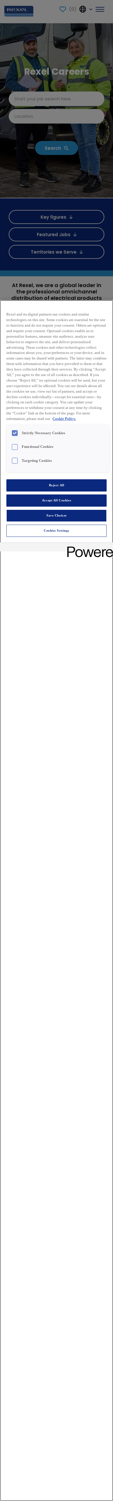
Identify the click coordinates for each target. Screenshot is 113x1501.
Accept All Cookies (56, 500)
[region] (56, 900)
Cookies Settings (56, 530)
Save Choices (56, 515)
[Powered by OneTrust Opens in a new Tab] (88, 547)
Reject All (56, 485)
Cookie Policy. (64, 419)
